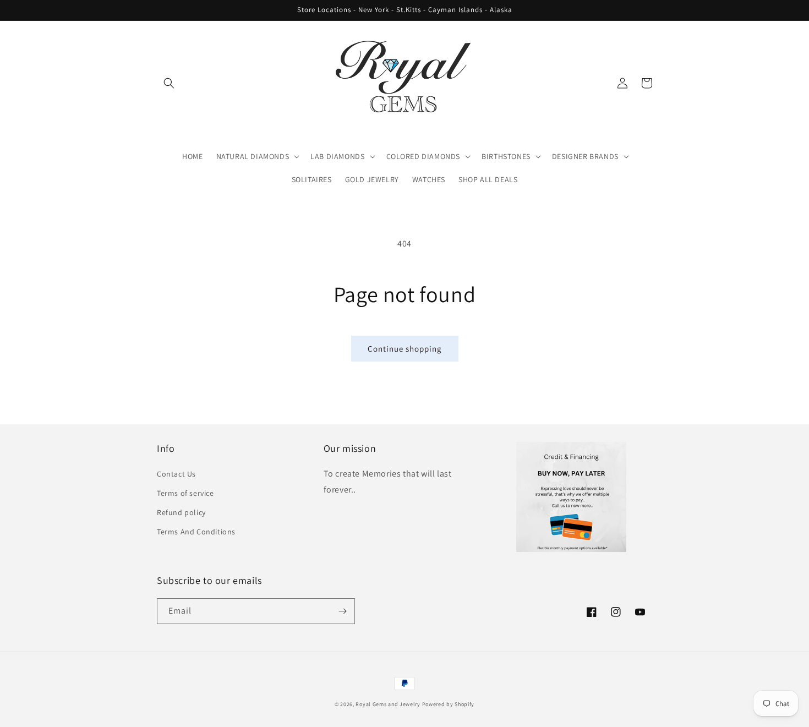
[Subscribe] (342, 611)
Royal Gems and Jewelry (388, 704)
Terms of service (185, 493)
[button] (169, 83)
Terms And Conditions (196, 532)
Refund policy (181, 512)
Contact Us (176, 474)
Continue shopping (405, 348)
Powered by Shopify (448, 704)
